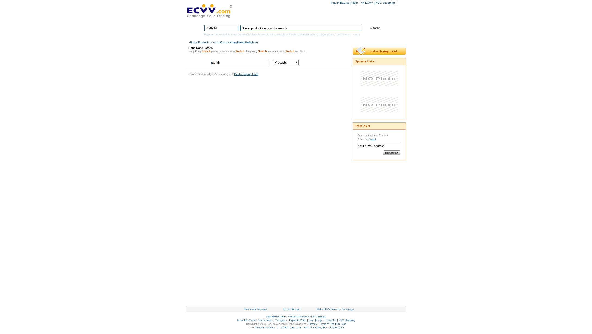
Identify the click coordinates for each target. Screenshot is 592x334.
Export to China (297, 320)
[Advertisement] (371, 234)
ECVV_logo (209, 10)
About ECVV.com (246, 320)
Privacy (312, 323)
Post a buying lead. (246, 74)
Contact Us (330, 320)
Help (355, 2)
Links (311, 320)
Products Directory (294, 17)
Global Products (199, 42)
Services (386, 17)
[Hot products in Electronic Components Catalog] (379, 89)
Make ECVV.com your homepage (335, 309)
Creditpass (281, 320)
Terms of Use (326, 323)
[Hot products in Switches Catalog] (379, 115)
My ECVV (367, 2)
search (325, 62)
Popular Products (265, 327)
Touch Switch (342, 34)
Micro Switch (222, 34)
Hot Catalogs (359, 17)
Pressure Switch (240, 34)
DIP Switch (292, 34)
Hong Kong (219, 42)
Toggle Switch (326, 34)
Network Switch (259, 34)
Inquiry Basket (340, 2)
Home (265, 17)
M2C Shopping (385, 2)
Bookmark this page (255, 309)
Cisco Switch (277, 34)
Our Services (265, 320)
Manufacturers (329, 17)
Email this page (291, 309)
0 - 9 (279, 327)
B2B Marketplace (276, 316)
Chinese (401, 3)
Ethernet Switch (308, 34)
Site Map (341, 323)
